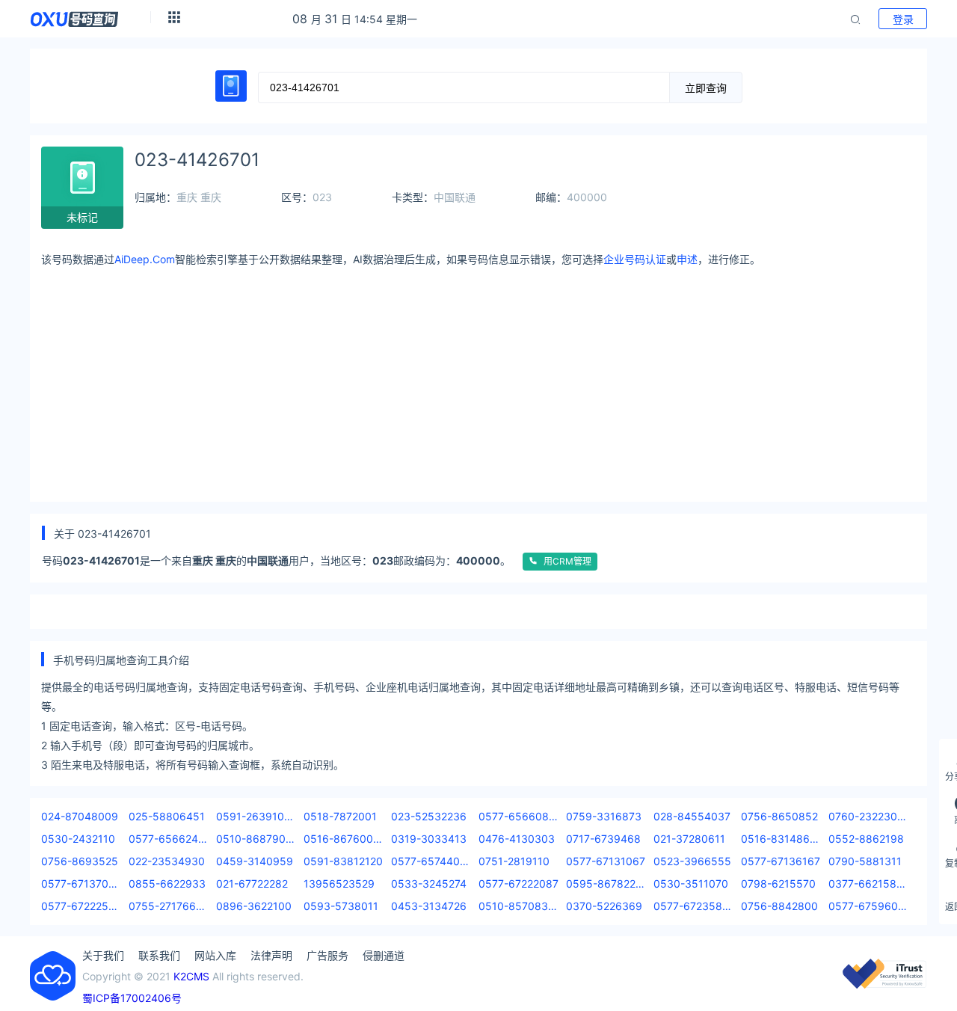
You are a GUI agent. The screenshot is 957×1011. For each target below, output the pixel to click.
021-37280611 (689, 838)
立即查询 (706, 88)
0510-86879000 (256, 838)
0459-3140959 (254, 861)
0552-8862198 (866, 838)
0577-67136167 (780, 861)
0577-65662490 (169, 838)
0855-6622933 (167, 883)
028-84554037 (691, 816)
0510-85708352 (518, 906)
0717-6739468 (603, 838)
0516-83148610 (781, 838)
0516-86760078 (344, 838)
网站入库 (215, 955)
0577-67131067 (605, 861)
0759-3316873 (603, 816)
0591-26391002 (256, 816)
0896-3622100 (254, 906)
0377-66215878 (868, 883)
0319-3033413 (429, 838)
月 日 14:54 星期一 (354, 19)
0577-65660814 (518, 816)
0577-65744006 (431, 861)
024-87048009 (79, 816)
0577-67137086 (81, 883)
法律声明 (271, 955)
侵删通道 (383, 955)
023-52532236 (429, 816)
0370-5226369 (604, 906)
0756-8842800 (779, 906)
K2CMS (191, 976)
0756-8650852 (779, 816)
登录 (903, 19)
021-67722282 (252, 883)
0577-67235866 (693, 906)
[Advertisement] (489, 378)
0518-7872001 (340, 816)
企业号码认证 (634, 259)
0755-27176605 (169, 906)
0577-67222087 (518, 883)
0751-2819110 (514, 861)
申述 (687, 259)
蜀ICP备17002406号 (132, 998)
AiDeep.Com (144, 259)
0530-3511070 (690, 883)
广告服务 (327, 955)
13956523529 (339, 883)
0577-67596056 (868, 906)
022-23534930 (167, 861)
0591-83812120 (343, 861)
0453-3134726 (429, 906)
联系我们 (159, 955)
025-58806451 (167, 816)
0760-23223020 (868, 816)
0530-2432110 (78, 838)
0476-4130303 (516, 838)
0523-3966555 (692, 861)
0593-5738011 (341, 906)
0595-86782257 (606, 883)
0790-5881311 (865, 861)
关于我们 (103, 955)
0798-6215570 (778, 883)
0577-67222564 (81, 906)
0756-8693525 (79, 861)
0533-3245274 (429, 883)
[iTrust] (884, 984)
